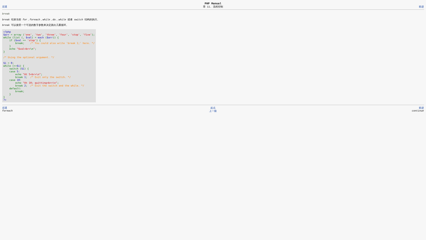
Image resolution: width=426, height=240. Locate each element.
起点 (213, 108)
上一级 (213, 111)
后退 (4, 7)
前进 (421, 7)
